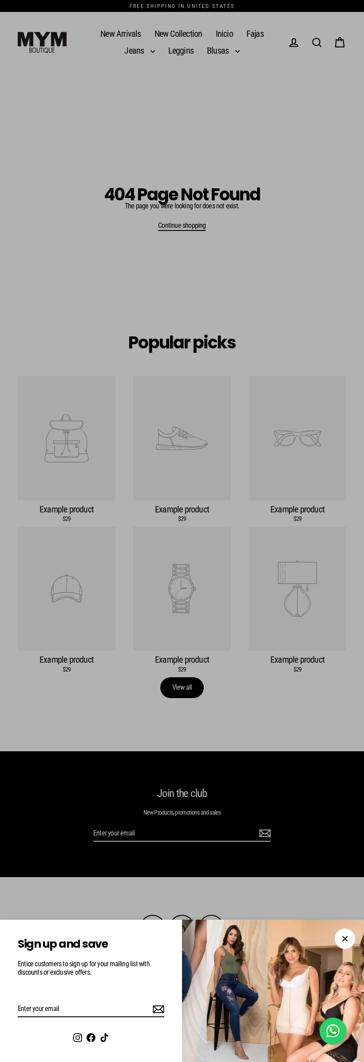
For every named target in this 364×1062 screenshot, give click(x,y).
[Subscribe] (157, 1009)
